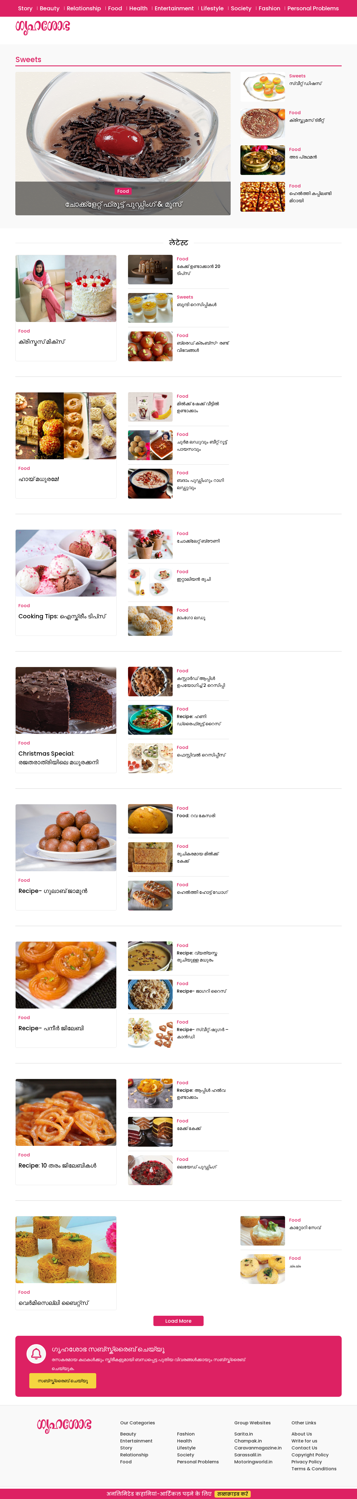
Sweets (28, 60)
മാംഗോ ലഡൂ (191, 617)
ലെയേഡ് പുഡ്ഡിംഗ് (196, 1167)
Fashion (269, 8)
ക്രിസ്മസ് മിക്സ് (41, 342)
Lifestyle (212, 8)
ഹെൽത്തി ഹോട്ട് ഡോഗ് (202, 892)
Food (115, 8)
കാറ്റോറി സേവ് (304, 1227)
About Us (301, 1434)
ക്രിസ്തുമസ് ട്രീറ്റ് (306, 120)
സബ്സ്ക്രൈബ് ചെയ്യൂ (63, 1381)
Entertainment (174, 8)
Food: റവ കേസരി (196, 815)
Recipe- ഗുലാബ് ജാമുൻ (52, 891)
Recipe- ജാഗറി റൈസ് (201, 991)
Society (241, 8)
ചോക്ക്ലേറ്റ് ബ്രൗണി (198, 541)
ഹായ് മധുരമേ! (38, 479)
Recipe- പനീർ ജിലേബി (51, 1028)
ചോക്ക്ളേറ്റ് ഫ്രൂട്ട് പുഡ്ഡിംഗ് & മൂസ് (123, 204)
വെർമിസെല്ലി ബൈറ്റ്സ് (53, 1303)
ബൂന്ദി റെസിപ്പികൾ (196, 304)
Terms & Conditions (314, 1469)
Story (25, 8)
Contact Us (304, 1448)
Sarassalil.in (247, 1455)
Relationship (84, 8)
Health (138, 8)
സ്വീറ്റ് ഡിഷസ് (305, 83)
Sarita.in (243, 1434)
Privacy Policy (306, 1462)
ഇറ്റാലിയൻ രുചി (194, 579)
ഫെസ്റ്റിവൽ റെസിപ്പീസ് (201, 755)
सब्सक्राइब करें (232, 1494)
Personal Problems (313, 8)
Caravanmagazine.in (258, 1448)
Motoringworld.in (253, 1462)
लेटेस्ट (178, 243)
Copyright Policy (310, 1455)
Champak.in (248, 1441)
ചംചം (295, 1266)
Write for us (304, 1441)
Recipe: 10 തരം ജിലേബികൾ (57, 1165)
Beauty (50, 8)
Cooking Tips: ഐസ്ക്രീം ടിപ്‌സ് (61, 616)
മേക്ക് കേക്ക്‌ (189, 1128)
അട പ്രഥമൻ (303, 157)
